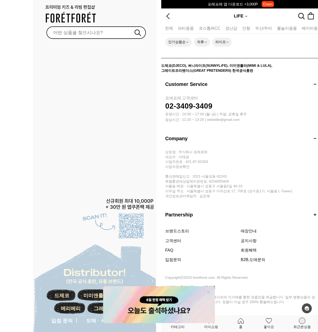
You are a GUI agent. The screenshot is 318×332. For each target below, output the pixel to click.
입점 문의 (62, 320)
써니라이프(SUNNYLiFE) (208, 65)
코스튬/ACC (209, 28)
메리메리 (71, 308)
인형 (246, 28)
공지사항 (249, 241)
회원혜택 (249, 250)
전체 (169, 28)
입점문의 (173, 260)
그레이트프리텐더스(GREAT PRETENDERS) (196, 70)
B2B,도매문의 (253, 260)
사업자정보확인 (177, 167)
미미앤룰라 (95, 295)
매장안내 (249, 231)
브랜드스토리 (177, 231)
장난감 (231, 28)
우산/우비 (263, 28)
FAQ (169, 250)
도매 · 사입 (98, 320)
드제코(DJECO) (173, 65)
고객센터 (173, 241)
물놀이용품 (287, 28)
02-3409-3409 (188, 106)
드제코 (61, 295)
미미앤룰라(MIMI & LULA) (250, 65)
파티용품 (186, 28)
